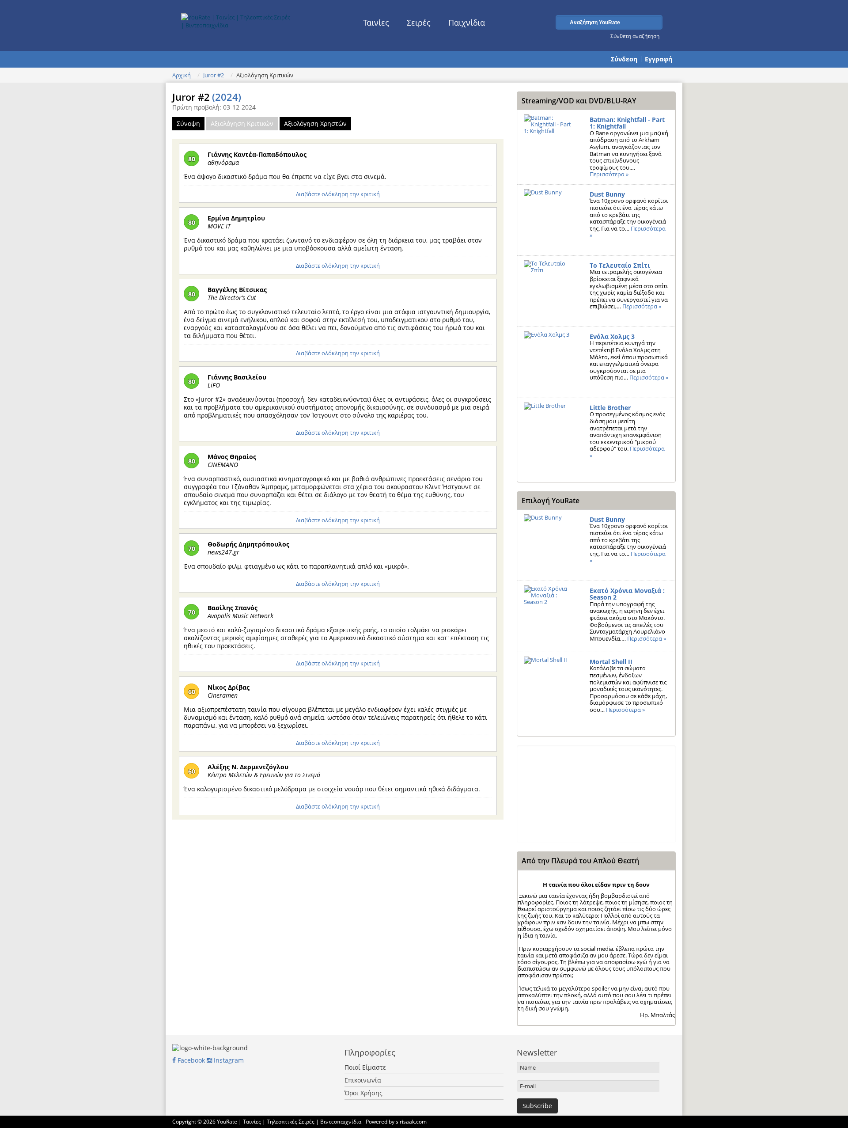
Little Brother (610, 407)
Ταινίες (376, 22)
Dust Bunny (607, 194)
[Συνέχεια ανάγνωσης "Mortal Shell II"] (550, 687)
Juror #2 (213, 75)
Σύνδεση (624, 59)
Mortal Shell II (611, 661)
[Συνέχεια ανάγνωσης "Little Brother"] (550, 433)
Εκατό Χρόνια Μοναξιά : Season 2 (627, 594)
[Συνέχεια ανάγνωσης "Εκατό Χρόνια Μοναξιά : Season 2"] (550, 616)
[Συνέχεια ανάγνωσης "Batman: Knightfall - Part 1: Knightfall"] (550, 145)
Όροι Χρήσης (363, 1093)
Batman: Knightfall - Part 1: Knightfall (627, 123)
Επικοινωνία (362, 1080)
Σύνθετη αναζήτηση (634, 35)
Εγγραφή (658, 59)
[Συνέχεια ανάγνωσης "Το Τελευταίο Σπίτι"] (550, 291)
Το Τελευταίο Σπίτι (620, 265)
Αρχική (181, 75)
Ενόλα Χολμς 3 (612, 336)
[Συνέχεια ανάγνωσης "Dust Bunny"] (550, 220)
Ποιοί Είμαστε (365, 1067)
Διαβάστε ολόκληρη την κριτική (338, 194)
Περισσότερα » (609, 174)
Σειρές (419, 22)
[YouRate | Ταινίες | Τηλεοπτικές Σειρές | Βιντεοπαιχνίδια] (236, 19)
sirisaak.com (411, 1121)
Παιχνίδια (466, 22)
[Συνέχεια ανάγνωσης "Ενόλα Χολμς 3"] (550, 362)
